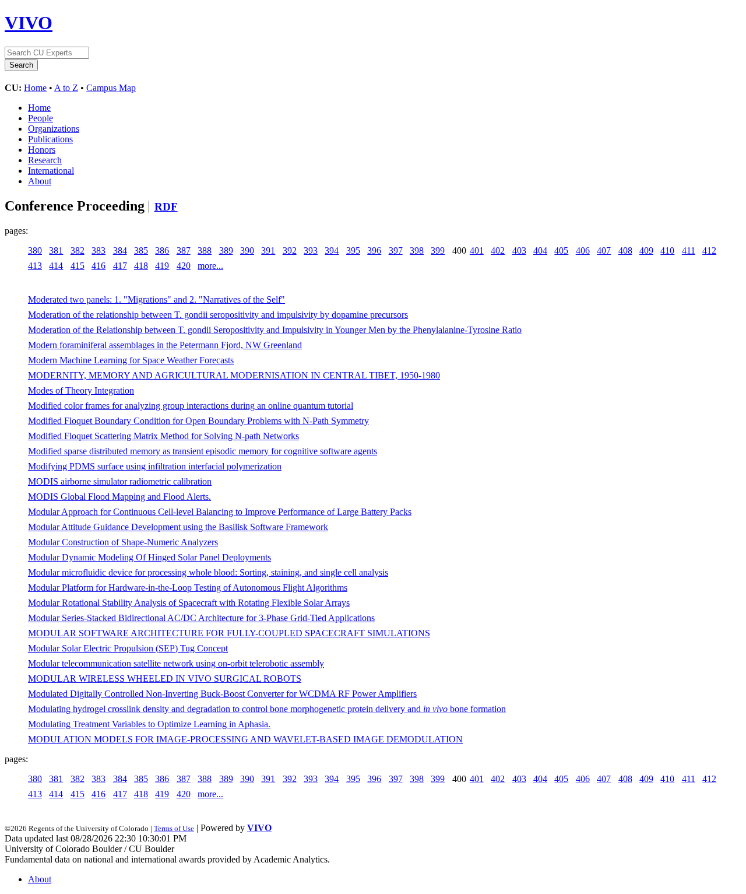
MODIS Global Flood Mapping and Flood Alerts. (119, 497)
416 (98, 266)
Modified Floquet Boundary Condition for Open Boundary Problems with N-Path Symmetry (198, 421)
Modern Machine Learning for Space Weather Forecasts (131, 360)
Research (45, 160)
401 (477, 250)
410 (667, 250)
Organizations (53, 129)
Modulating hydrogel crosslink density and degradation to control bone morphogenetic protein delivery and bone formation (267, 709)
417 (120, 266)
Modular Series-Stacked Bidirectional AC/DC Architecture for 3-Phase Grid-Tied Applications (201, 618)
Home (35, 88)
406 (583, 250)
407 (604, 250)
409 (646, 250)
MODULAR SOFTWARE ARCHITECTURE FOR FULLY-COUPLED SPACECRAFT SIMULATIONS (229, 633)
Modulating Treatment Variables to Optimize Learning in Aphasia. (149, 724)
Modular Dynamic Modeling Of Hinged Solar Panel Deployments (149, 557)
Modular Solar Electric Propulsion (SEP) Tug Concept (128, 648)
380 (35, 250)
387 (184, 250)
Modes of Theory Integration (81, 390)
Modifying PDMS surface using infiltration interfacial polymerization (154, 466)
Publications (50, 139)
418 (141, 266)
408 (625, 250)
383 (98, 250)
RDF (166, 207)
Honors (41, 150)
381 (56, 250)
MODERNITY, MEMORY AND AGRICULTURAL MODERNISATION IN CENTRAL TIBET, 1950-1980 (234, 375)
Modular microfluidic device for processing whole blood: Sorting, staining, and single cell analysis (208, 572)
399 (438, 250)
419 (162, 266)
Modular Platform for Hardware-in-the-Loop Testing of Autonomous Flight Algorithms (187, 588)
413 (35, 266)
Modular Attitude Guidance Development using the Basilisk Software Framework (178, 527)
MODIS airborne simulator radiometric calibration (120, 481)
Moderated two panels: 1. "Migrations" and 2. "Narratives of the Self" (156, 299)
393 (311, 250)
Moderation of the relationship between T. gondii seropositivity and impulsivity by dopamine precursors (218, 315)
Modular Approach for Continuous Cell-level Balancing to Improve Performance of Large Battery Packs (219, 512)
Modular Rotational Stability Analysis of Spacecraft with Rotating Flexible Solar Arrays (189, 603)
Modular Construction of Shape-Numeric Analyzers (123, 542)
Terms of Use (174, 828)
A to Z (66, 88)
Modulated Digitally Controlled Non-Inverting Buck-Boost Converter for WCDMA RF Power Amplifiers (222, 694)
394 (332, 250)
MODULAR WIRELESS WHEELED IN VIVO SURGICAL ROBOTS (164, 678)
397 (396, 250)
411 (688, 250)
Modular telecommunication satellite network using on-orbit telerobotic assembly (176, 663)
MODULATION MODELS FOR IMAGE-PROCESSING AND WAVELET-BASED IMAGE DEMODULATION (245, 739)
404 (540, 250)
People (40, 118)
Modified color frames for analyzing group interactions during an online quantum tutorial (190, 406)
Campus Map (111, 88)
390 (247, 250)
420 (184, 266)
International (51, 171)
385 (141, 250)
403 (519, 250)
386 (162, 250)
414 (56, 266)
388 (205, 250)
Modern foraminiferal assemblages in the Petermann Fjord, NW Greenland (165, 345)
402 (498, 250)
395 (353, 250)
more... (210, 266)
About (39, 181)
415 (78, 266)
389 (226, 250)
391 (268, 250)
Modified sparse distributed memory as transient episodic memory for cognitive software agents (202, 451)
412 (709, 250)
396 (374, 250)
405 (561, 250)
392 (290, 250)
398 (417, 250)
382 (78, 250)
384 (120, 250)
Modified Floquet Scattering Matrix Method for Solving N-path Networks (163, 436)
